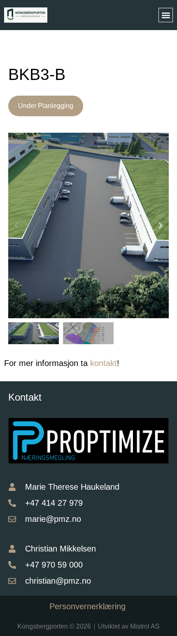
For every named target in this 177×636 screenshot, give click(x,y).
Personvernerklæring (88, 606)
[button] (165, 15)
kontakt (103, 363)
